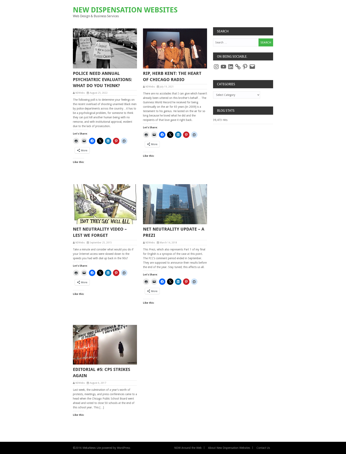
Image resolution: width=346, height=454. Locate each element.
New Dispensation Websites (125, 10)
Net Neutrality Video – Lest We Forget (100, 232)
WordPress (123, 447)
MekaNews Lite (91, 447)
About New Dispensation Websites (229, 447)
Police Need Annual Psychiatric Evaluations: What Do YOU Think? (102, 79)
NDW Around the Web (188, 447)
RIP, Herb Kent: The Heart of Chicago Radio (172, 76)
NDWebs (80, 92)
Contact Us (263, 447)
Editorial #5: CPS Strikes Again (101, 372)
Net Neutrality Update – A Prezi (173, 232)
